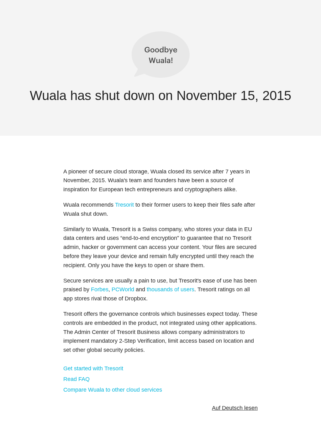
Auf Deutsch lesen (235, 408)
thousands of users (170, 289)
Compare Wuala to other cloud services (112, 390)
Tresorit (124, 205)
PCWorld (123, 289)
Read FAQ (76, 379)
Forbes (99, 289)
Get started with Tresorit (93, 368)
